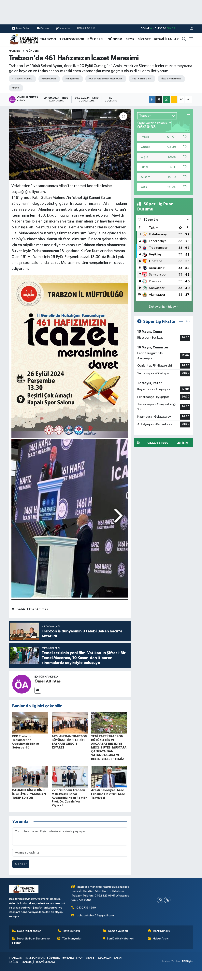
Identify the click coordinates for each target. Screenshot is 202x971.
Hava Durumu (71, 930)
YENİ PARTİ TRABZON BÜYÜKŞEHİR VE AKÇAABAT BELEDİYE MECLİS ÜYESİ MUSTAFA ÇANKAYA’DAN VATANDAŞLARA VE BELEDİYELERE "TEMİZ (108, 748)
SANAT (118, 957)
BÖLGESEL (95, 39)
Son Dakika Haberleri (120, 938)
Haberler (15, 50)
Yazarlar (65, 28)
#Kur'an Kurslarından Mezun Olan (105, 78)
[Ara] (184, 39)
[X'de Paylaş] (158, 99)
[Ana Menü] (191, 39)
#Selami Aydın (48, 78)
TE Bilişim (187, 961)
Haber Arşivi (160, 938)
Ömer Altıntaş (48, 681)
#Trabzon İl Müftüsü (22, 78)
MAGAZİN (104, 957)
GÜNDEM (115, 39)
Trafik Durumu (161, 930)
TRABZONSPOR (71, 39)
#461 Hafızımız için (141, 78)
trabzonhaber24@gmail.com (95, 915)
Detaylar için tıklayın (163, 306)
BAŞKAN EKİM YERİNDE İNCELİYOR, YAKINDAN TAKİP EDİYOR (29, 794)
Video (45, 28)
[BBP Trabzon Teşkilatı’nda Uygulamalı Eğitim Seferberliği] (30, 722)
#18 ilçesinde (72, 78)
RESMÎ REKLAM (86, 28)
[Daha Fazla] (174, 99)
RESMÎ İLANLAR (166, 39)
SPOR (130, 39)
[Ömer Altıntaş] (21, 684)
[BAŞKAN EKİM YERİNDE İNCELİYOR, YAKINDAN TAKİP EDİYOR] (30, 776)
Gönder (21, 864)
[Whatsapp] (160, 900)
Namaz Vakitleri (118, 930)
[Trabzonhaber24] (23, 39)
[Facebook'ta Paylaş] (152, 99)
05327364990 (86, 907)
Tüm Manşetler (71, 938)
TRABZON (48, 39)
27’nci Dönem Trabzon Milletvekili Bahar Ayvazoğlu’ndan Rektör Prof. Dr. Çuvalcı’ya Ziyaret (69, 798)
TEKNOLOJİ (27, 962)
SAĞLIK (13, 962)
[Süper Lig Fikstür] (188, 321)
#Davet (15, 88)
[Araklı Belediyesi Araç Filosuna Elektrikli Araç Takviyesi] (109, 776)
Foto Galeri (23, 28)
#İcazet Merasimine (171, 78)
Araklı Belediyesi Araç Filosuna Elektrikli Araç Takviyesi (108, 794)
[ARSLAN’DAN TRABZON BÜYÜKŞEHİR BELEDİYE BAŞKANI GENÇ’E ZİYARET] (70, 722)
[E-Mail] (38, 690)
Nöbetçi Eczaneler (29, 930)
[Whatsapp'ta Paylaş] (166, 99)
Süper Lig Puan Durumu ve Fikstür (31, 940)
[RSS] (167, 900)
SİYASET (144, 39)
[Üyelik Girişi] (190, 28)
